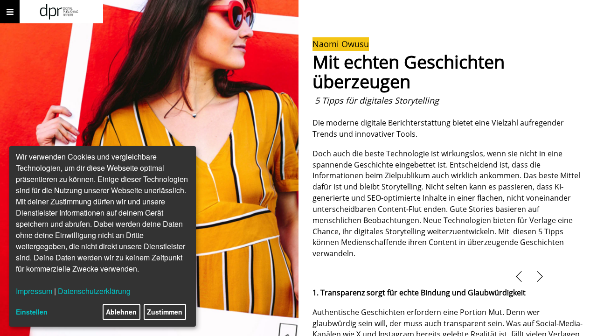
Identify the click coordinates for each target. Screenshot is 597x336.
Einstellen (32, 311)
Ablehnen (121, 311)
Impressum (34, 291)
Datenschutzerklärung (94, 291)
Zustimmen (164, 311)
